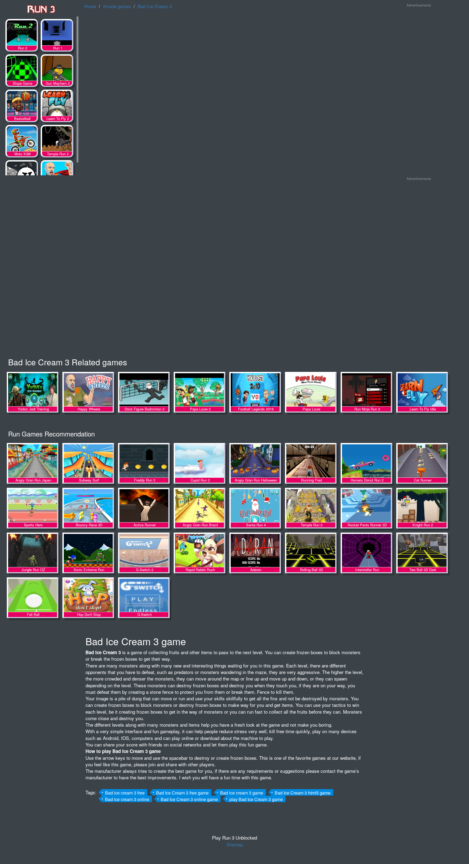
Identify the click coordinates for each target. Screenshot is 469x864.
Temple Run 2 (57, 140)
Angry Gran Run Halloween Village (255, 461)
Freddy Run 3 (144, 461)
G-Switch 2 (144, 551)
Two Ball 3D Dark (422, 551)
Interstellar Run (366, 551)
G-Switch (144, 595)
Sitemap (234, 844)
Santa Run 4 (255, 506)
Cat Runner (422, 461)
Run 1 (57, 34)
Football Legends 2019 (255, 390)
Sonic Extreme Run (88, 551)
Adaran (255, 551)
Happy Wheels (88, 390)
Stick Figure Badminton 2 (144, 390)
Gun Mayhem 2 (57, 69)
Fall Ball (32, 595)
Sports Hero (32, 506)
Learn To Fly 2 (57, 104)
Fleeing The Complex (21, 175)
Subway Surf (88, 461)
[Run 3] (40, 8)
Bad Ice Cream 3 (155, 6)
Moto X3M (21, 140)
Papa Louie (311, 390)
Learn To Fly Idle (422, 390)
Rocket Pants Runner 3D (366, 506)
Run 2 (21, 34)
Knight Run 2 (422, 506)
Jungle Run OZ (32, 551)
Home (90, 6)
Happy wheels (57, 175)
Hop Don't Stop (88, 595)
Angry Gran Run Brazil (199, 506)
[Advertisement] (419, 92)
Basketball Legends (21, 104)
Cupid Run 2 (199, 461)
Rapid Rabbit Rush (199, 551)
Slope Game (21, 69)
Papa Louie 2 (199, 390)
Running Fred (311, 461)
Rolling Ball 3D (311, 551)
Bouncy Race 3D (88, 506)
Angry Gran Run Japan (32, 461)
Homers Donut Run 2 (366, 461)
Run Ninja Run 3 (366, 390)
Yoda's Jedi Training (32, 390)
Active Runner (144, 506)
